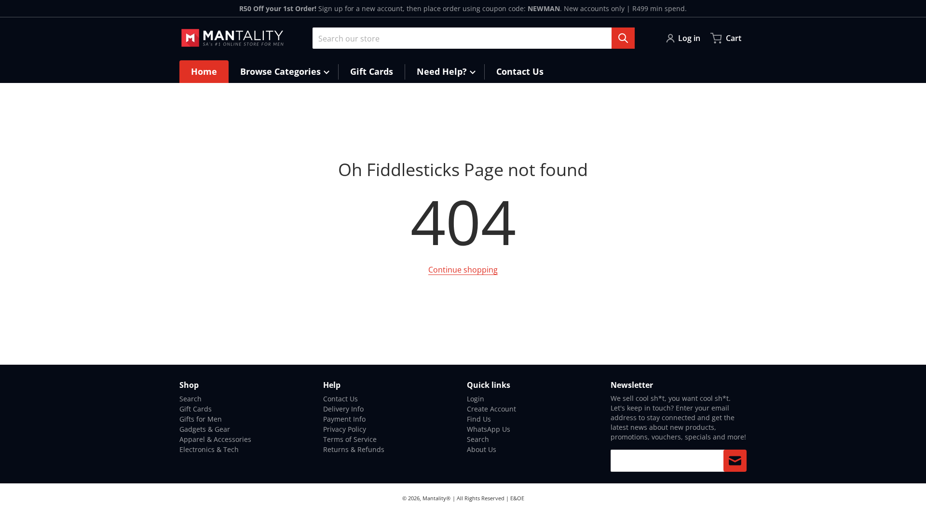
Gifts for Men (200, 419)
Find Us (479, 419)
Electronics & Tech (209, 449)
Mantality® (436, 498)
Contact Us (340, 398)
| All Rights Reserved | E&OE (488, 498)
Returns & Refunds (353, 449)
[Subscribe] (735, 461)
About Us (481, 449)
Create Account (491, 408)
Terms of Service (350, 439)
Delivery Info (343, 408)
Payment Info (344, 419)
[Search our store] (623, 38)
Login (475, 398)
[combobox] (474, 38)
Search (190, 398)
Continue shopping (463, 269)
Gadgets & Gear (204, 429)
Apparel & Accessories (215, 439)
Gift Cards (195, 408)
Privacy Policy (344, 429)
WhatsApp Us (488, 429)
